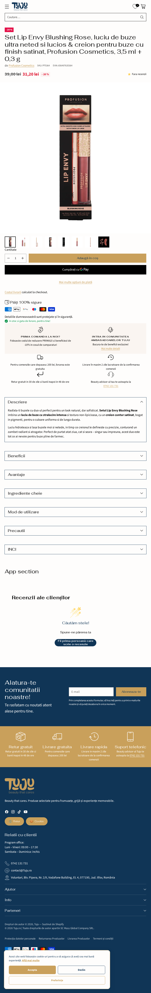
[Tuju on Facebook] (6, 812)
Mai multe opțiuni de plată (75, 282)
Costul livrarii (13, 292)
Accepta (32, 970)
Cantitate (11, 250)
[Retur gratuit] (21, 737)
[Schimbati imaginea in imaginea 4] (50, 242)
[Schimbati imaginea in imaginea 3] (36, 242)
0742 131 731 (110, 386)
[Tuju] (20, 6)
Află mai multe (31, 960)
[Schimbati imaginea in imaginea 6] (77, 242)
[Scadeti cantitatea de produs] (8, 258)
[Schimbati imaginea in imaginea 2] (23, 242)
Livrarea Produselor (79, 938)
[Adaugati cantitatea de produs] (22, 258)
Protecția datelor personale (20, 938)
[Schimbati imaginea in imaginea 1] (10, 242)
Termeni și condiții (103, 938)
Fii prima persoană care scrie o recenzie (75, 642)
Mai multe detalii (110, 348)
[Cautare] (142, 17)
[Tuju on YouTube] (25, 812)
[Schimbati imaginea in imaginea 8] (103, 242)
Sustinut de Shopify (53, 924)
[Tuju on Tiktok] (19, 812)
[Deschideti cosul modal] (143, 7)
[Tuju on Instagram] (13, 812)
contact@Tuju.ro (21, 870)
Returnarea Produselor (51, 938)
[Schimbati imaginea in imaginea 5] (63, 242)
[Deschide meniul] (7, 7)
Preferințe (57, 980)
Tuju (36, 924)
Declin (81, 970)
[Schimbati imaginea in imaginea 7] (90, 242)
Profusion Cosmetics (21, 65)
